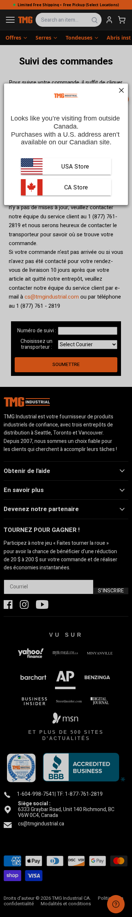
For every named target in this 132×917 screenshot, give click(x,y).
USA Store (75, 166)
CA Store (75, 187)
